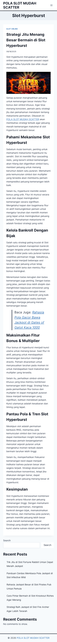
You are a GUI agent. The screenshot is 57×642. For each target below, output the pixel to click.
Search (7, 540)
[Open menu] (51, 5)
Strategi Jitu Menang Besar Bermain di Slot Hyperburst (25, 40)
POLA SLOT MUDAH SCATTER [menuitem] (22, 119)
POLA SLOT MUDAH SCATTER (33, 638)
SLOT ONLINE (12, 29)
